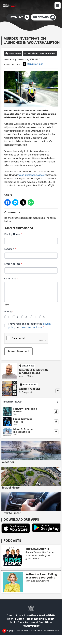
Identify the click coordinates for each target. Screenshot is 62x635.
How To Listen (15, 618)
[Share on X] (23, 202)
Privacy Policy (31, 625)
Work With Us (47, 615)
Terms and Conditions (38, 622)
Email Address (13, 263)
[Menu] (58, 5)
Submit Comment (18, 351)
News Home (15, 53)
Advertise (30, 615)
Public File (16, 622)
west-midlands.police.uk (32, 175)
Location (10, 249)
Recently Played (12, 401)
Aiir (57, 630)
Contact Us (14, 615)
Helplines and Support (40, 618)
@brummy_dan (35, 63)
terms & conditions (31, 327)
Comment (11, 278)
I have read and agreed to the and (29, 325)
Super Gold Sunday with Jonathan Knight (33, 371)
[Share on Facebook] (7, 202)
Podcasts (12, 540)
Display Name (13, 234)
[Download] (58, 391)
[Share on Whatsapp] (31, 202)
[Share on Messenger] (15, 202)
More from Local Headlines (41, 53)
